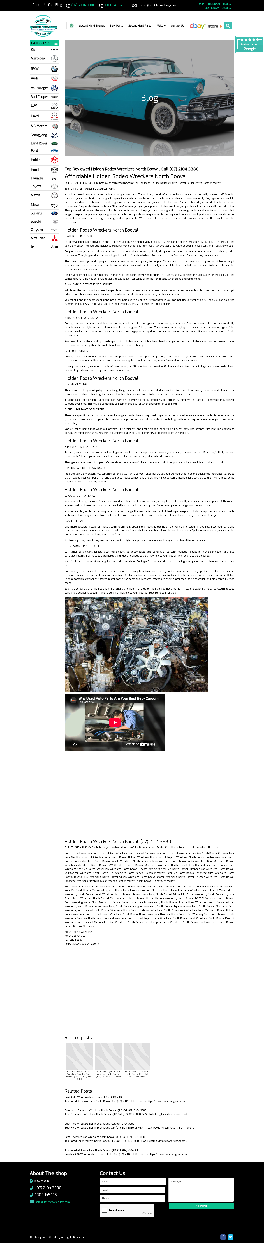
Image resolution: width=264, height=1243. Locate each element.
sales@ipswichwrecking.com (52, 1202)
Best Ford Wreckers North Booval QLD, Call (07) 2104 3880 (99, 1124)
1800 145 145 (46, 1194)
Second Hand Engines (92, 25)
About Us (39, 5)
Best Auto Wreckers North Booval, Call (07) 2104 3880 (97, 1097)
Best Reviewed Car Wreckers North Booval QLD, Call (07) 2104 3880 (105, 1137)
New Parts (116, 25)
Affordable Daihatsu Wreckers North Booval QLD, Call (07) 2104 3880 (105, 1110)
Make (160, 25)
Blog (58, 5)
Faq (50, 5)
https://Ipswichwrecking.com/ (116, 183)
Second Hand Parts (139, 25)
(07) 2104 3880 (48, 1187)
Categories (40, 43)
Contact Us (177, 25)
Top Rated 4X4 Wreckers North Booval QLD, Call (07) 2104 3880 (102, 1150)
